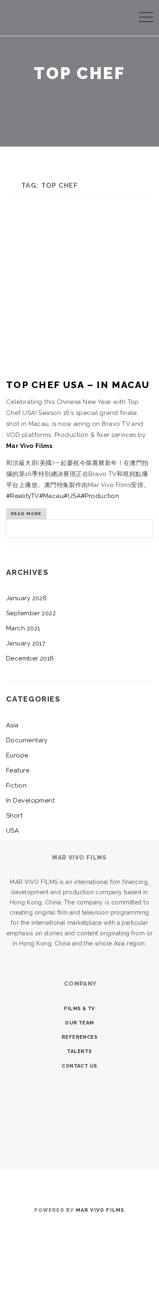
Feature (17, 770)
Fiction (16, 785)
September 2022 (31, 613)
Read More (26, 513)
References (80, 1037)
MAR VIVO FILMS (100, 1210)
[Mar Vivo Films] (15, 16)
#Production (100, 496)
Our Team (79, 1023)
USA (12, 830)
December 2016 (30, 658)
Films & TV (79, 1008)
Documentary (27, 740)
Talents (79, 1051)
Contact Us (79, 1066)
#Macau (51, 496)
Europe (17, 755)
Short (14, 815)
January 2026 (26, 598)
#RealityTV (22, 496)
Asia (12, 725)
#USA (72, 496)
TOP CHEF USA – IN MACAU (78, 384)
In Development (30, 800)
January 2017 (25, 643)
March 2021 (23, 628)
